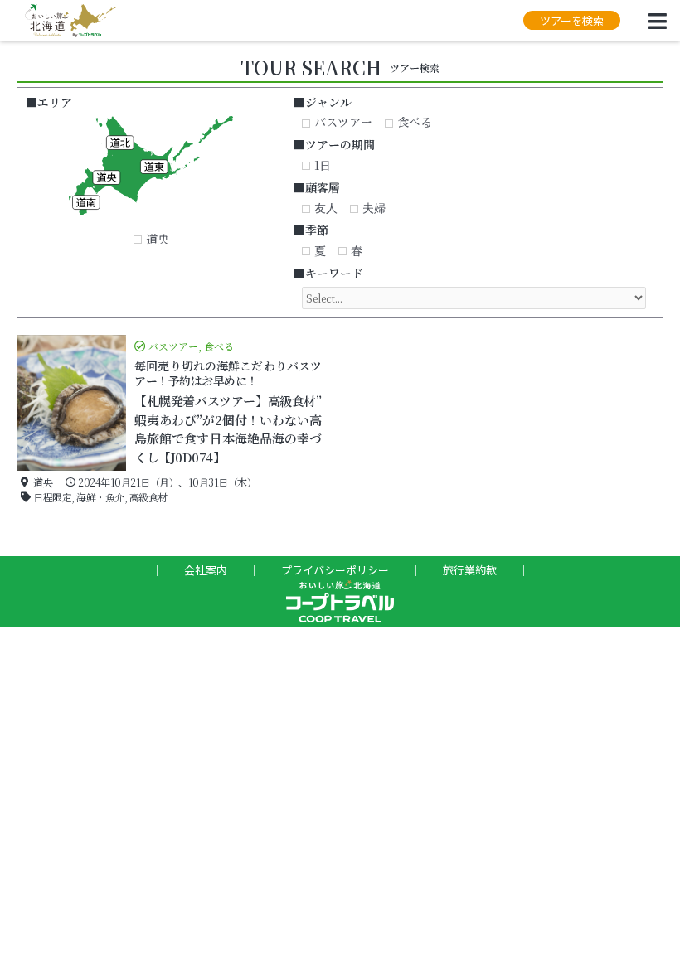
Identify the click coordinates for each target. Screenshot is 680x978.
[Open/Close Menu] (657, 21)
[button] (572, 20)
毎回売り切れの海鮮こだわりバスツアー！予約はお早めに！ (227, 373)
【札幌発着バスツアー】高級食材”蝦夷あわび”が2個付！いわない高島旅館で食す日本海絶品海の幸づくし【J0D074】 (227, 429)
